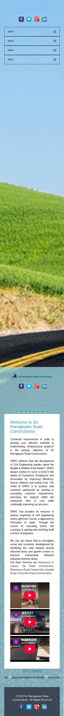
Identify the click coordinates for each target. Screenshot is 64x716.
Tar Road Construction (37, 565)
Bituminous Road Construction (27, 569)
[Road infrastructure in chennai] (21, 707)
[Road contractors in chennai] (32, 376)
